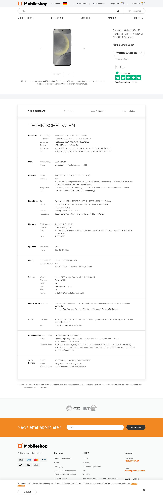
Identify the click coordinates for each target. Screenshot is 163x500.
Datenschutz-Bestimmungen (65, 474)
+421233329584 (56, 3)
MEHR (36, 465)
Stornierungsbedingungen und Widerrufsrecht (100, 478)
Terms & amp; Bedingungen (65, 470)
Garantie (86, 474)
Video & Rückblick (98, 111)
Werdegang (58, 466)
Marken (112, 18)
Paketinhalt (68, 111)
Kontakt (57, 463)
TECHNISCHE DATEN (37, 111)
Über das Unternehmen (63, 459)
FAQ (84, 470)
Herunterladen (129, 111)
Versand (86, 463)
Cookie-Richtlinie (60, 478)
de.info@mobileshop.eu (135, 470)
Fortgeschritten (134, 11)
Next (84, 48)
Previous (40, 48)
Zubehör (85, 18)
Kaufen (85, 459)
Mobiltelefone (26, 18)
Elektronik (57, 18)
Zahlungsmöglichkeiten (92, 466)
